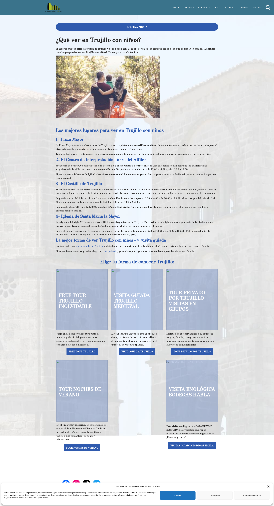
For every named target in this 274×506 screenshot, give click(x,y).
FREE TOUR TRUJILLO (82, 351)
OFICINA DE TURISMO (236, 7)
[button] (268, 486)
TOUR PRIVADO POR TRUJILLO (192, 351)
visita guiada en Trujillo (89, 246)
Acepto (178, 495)
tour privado (110, 251)
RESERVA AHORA (137, 26)
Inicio (177, 7)
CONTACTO (257, 7)
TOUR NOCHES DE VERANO (82, 447)
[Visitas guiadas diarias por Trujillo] (53, 7)
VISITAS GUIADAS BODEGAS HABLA (192, 445)
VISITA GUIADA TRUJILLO (137, 351)
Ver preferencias (252, 495)
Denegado (215, 495)
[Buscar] (267, 7)
